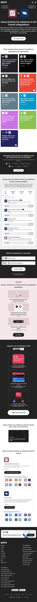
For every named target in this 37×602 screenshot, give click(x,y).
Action (10, 238)
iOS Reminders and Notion (27, 558)
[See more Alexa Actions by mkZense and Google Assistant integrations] (27, 485)
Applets (2, 551)
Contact (22, 594)
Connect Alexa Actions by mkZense (12, 472)
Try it (31, 215)
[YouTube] (19, 597)
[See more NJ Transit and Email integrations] (18, 515)
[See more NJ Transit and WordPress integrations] (27, 520)
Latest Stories (4, 567)
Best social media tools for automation (8, 586)
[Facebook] (11, 597)
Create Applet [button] (18, 269)
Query (10, 201)
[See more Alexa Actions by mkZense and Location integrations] (8, 485)
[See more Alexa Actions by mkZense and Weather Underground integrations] (18, 485)
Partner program (17, 594)
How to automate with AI (5, 569)
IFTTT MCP (3, 553)
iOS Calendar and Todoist (27, 560)
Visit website (6, 469)
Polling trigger (11, 220)
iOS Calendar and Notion (27, 549)
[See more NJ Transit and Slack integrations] (27, 515)
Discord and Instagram (27, 547)
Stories (2, 549)
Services (2, 547)
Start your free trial (18, 412)
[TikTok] (24, 597)
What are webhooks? (5, 579)
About (30, 594)
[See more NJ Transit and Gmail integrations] (8, 520)
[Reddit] (27, 597)
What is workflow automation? (6, 575)
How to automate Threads (5, 582)
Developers (7, 594)
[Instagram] (16, 597)
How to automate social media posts (7, 584)
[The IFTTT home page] (4, 2)
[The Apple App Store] (15, 590)
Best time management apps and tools (8, 573)
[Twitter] (22, 597)
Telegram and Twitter (26, 562)
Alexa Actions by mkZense (15, 22)
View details (7, 205)
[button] (35, 2)
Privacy (26, 594)
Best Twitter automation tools (6, 571)
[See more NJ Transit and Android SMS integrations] (18, 520)
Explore (2, 545)
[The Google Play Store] (22, 590)
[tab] (5, 192)
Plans (2, 560)
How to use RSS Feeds (5, 577)
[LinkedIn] (13, 597)
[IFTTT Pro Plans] (21, 200)
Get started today (18, 38)
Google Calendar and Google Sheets (29, 551)
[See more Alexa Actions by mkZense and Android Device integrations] (18, 480)
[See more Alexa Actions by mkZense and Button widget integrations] (8, 480)
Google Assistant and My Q (28, 553)
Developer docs (4, 562)
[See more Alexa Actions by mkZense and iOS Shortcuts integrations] (27, 480)
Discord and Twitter (26, 564)
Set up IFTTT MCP (18, 170)
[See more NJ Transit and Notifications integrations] (8, 515)
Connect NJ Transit (9, 507)
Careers (11, 594)
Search (2, 558)
